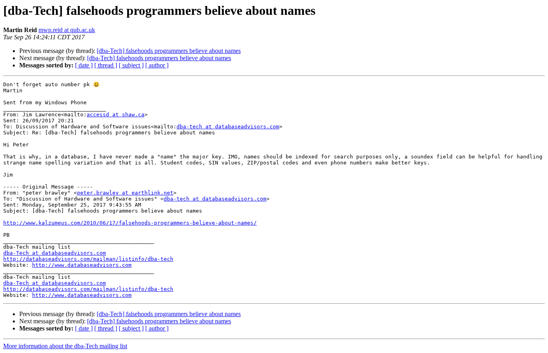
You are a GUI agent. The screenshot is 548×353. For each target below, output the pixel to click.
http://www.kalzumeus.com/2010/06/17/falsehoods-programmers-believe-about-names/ (130, 223)
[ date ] (84, 65)
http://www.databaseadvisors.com (82, 265)
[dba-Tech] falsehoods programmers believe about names (169, 50)
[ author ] (156, 65)
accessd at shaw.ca (115, 115)
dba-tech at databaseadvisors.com (228, 127)
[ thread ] (105, 65)
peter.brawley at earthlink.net (125, 193)
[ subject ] (131, 65)
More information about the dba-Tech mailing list (65, 346)
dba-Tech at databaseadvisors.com (54, 253)
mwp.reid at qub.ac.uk (67, 29)
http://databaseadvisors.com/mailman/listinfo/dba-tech (88, 259)
